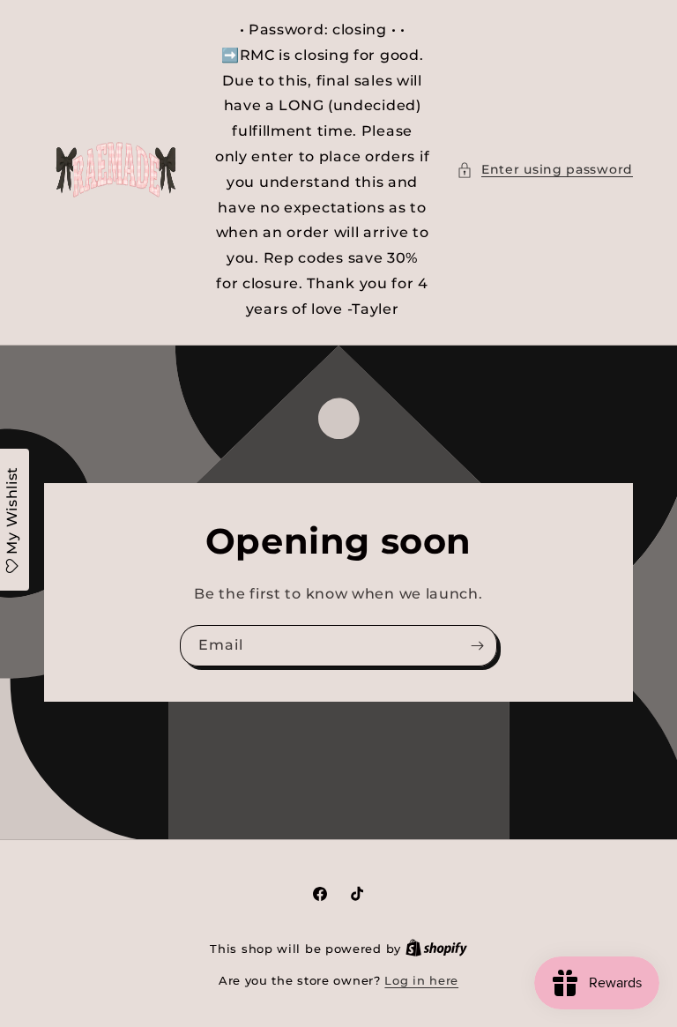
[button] (545, 170)
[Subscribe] (477, 645)
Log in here (421, 980)
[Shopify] (436, 948)
